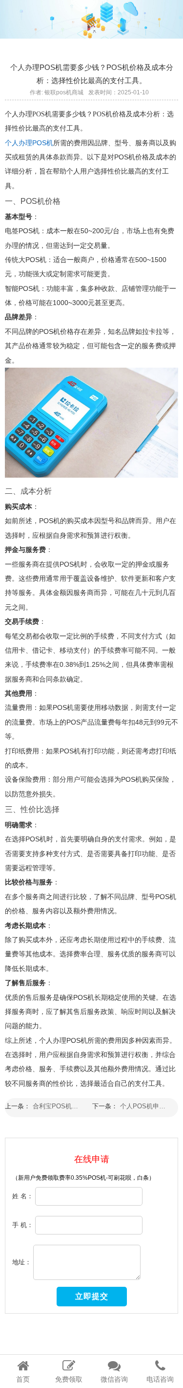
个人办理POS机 (29, 143)
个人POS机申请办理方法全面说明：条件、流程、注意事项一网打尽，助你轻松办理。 (146, 1106)
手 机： (22, 1224)
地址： (21, 1261)
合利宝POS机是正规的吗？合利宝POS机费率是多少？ (58, 1106)
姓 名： (22, 1195)
